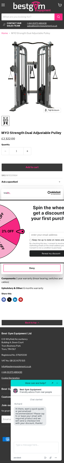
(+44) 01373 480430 (37, 23)
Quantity (5, 145)
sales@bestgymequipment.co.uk (42, 26)
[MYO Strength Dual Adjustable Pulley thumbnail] (5, 121)
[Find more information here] (36, 420)
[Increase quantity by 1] (27, 151)
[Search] (58, 16)
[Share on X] (9, 299)
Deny (32, 268)
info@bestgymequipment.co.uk (16, 366)
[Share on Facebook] (3, 299)
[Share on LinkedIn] (15, 299)
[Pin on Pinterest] (20, 299)
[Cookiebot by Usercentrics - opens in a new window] (48, 193)
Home (4, 33)
